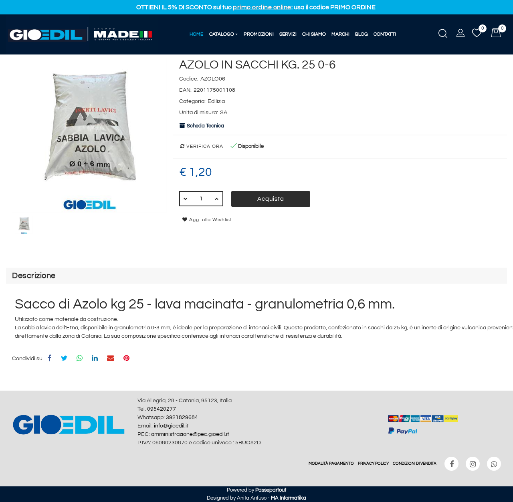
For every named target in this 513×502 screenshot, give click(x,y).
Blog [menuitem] (361, 34)
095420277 (161, 409)
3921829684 (182, 417)
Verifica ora (204, 146)
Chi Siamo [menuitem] (314, 34)
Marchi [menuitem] (340, 34)
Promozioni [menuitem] (259, 34)
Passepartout (270, 490)
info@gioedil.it (171, 426)
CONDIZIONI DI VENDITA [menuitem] (414, 464)
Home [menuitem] (196, 34)
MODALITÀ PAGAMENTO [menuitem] (331, 464)
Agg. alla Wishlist (210, 219)
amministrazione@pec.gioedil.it (190, 434)
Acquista (270, 199)
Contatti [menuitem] (385, 34)
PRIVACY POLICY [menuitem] (373, 464)
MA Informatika (288, 498)
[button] (89, 135)
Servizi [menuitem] (288, 34)
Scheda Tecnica (205, 126)
